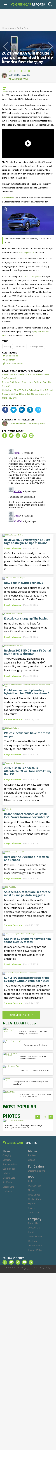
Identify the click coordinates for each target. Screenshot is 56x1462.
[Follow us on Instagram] (18, 435)
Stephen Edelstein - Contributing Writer (27, 424)
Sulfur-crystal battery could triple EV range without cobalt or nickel (26, 979)
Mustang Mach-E (26, 252)
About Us (33, 1223)
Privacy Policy (35, 1250)
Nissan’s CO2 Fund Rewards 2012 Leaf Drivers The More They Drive (26, 396)
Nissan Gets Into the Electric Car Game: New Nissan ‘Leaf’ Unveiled (25, 376)
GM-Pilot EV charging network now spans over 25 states (27, 940)
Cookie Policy (35, 1245)
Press (31, 1232)
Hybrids (6, 1173)
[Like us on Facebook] (4, 435)
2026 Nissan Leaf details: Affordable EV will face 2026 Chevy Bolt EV (27, 771)
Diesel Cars (8, 1186)
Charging (7, 1155)
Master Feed (35, 1185)
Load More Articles (21, 1015)
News (12, 28)
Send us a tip (12, 356)
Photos (32, 1155)
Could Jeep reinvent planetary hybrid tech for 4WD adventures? (26, 692)
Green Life (33, 1212)
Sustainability (9, 1164)
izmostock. (28, 1269)
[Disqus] (28, 486)
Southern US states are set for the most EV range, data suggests (27, 893)
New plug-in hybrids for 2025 (23, 582)
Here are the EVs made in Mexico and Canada (26, 858)
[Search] (50, 4)
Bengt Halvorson (12, 548)
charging (7, 346)
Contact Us (34, 1227)
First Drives (34, 1194)
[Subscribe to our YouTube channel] (24, 435)
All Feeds (32, 1181)
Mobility (6, 1159)
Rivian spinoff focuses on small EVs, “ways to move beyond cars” (26, 815)
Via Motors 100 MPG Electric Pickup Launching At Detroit (28, 390)
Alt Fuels (7, 1182)
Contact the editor (14, 364)
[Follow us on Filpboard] (31, 435)
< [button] (38, 1117)
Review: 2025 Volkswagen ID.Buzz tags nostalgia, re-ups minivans (27, 541)
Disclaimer (33, 1241)
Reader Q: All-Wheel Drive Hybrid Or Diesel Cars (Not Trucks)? (26, 384)
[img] (5, 410)
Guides (31, 1208)
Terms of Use (35, 1236)
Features (7, 1191)
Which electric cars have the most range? (27, 734)
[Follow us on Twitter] (11, 435)
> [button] (51, 1117)
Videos (31, 1159)
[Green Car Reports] (28, 4)
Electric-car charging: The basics (26, 618)
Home (5, 28)
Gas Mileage (8, 1168)
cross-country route (32, 276)
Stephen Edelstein (19, 70)
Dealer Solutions (36, 1170)
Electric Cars (22, 28)
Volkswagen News (36, 346)
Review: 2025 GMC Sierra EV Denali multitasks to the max (27, 652)
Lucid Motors (8, 198)
